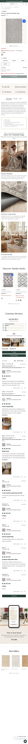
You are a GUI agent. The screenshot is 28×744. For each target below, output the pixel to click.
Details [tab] (15, 98)
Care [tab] (20, 98)
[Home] (13, 4)
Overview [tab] (9, 98)
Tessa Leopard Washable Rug (5, 8)
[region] (14, 342)
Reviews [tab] (5, 349)
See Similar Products (20, 73)
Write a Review (16, 356)
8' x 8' (8, 70)
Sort (15, 360)
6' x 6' (3, 70)
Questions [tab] (13, 349)
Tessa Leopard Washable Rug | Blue (13, 372)
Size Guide (25, 67)
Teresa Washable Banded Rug (6, 291)
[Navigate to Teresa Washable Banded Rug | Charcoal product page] (8, 280)
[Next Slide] (25, 342)
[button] (4, 15)
